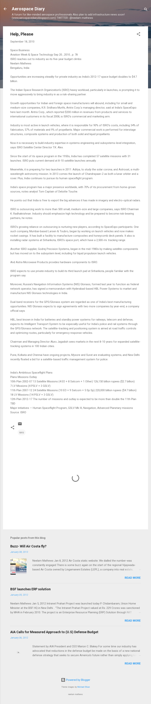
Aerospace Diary (28, 8)
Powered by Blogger (77, 680)
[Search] (146, 10)
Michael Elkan (83, 687)
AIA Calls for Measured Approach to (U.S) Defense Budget (54, 632)
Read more (133, 577)
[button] (138, 35)
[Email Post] (20, 425)
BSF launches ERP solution (30, 589)
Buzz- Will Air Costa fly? (28, 546)
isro (21, 432)
